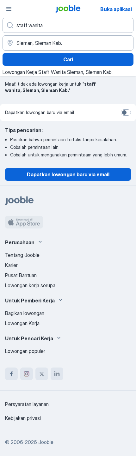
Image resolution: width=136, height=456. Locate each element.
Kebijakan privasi (23, 418)
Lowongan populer (25, 351)
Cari (68, 59)
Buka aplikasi (116, 9)
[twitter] (41, 374)
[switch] (126, 112)
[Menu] (9, 9)
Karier (11, 265)
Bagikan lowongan (24, 313)
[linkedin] (57, 374)
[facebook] (11, 374)
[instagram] (26, 374)
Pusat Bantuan (21, 275)
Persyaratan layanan (27, 404)
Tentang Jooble (22, 255)
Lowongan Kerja (22, 323)
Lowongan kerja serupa (30, 285)
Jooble (45, 442)
